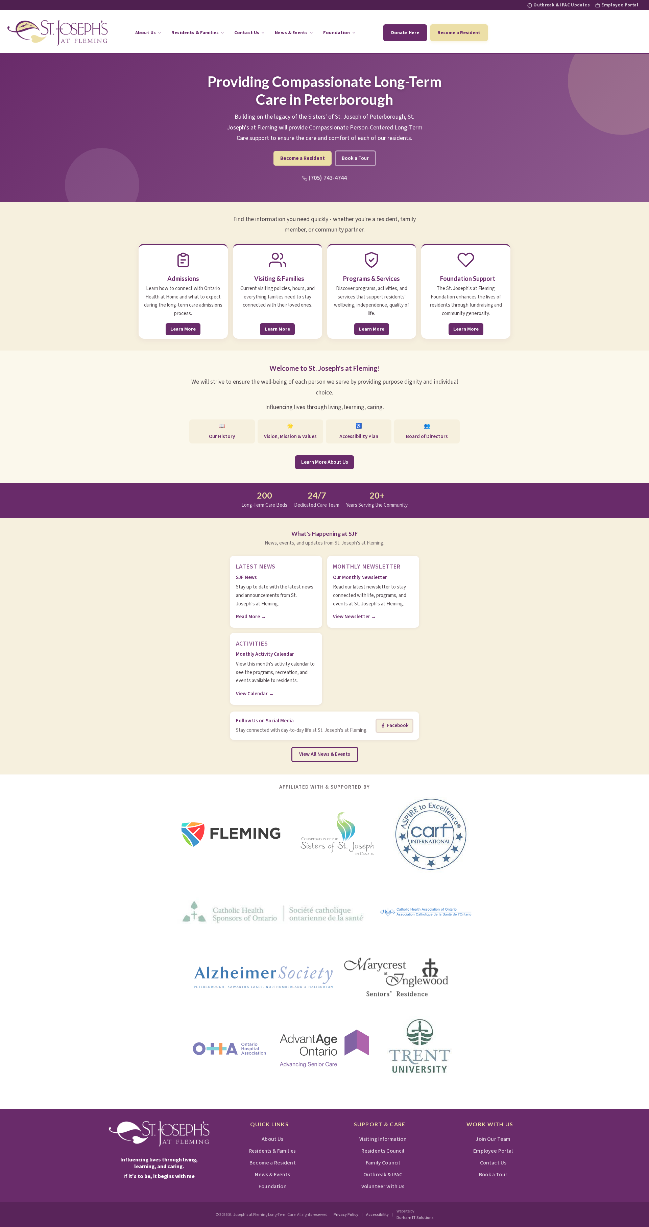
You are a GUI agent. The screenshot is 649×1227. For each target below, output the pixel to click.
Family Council (383, 1162)
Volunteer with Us (383, 1186)
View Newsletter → (354, 616)
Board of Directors (427, 431)
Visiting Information (382, 1139)
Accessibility (377, 1215)
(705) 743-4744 (328, 178)
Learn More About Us (324, 462)
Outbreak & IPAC (382, 1174)
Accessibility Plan (358, 431)
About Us (145, 32)
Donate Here (405, 32)
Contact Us (246, 32)
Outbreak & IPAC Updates (561, 5)
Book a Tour (355, 158)
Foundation (336, 32)
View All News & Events (324, 754)
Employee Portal (619, 5)
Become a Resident (458, 32)
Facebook (398, 725)
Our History (222, 431)
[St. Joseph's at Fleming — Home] (159, 1134)
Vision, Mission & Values (290, 431)
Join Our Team (493, 1139)
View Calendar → (255, 693)
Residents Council (383, 1151)
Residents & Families (195, 32)
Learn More (183, 329)
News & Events (291, 32)
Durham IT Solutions (415, 1218)
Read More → (251, 616)
